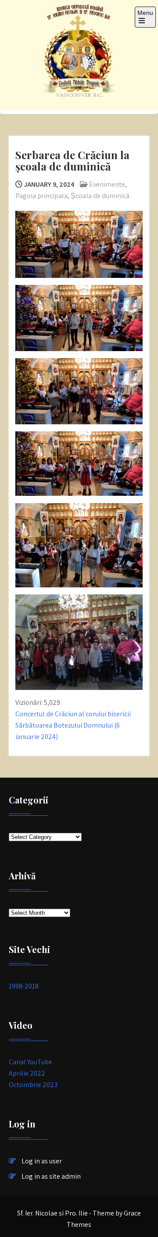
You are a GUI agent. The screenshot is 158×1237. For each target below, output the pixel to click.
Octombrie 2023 (33, 1084)
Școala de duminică (100, 195)
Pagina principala (41, 195)
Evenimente (107, 184)
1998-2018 (24, 986)
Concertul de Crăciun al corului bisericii (73, 713)
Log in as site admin (51, 1176)
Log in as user (42, 1161)
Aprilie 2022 (27, 1073)
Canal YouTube (30, 1061)
